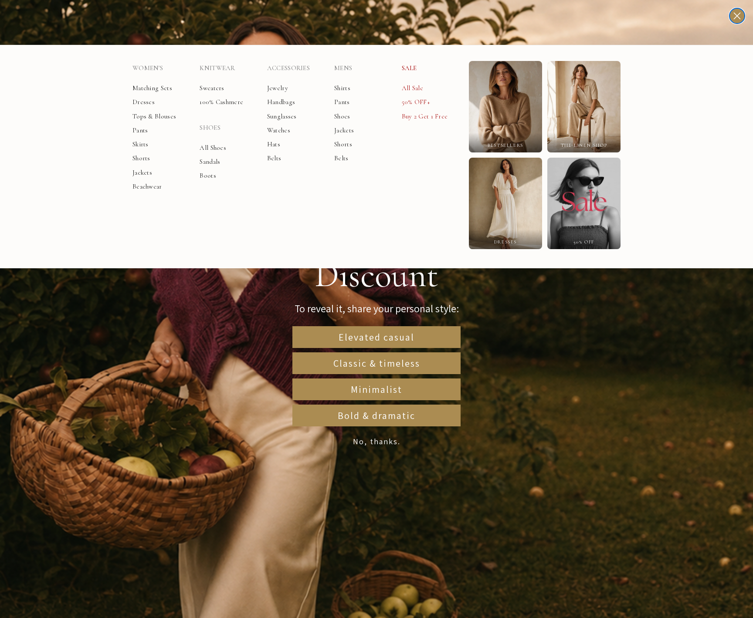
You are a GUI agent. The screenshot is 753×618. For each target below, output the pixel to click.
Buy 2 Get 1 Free (425, 116)
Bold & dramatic (376, 415)
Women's (147, 68)
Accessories (288, 68)
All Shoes (213, 148)
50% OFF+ (416, 102)
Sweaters (212, 88)
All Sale (412, 88)
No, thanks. (376, 441)
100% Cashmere (221, 102)
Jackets (142, 172)
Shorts (141, 158)
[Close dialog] (737, 16)
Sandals (210, 161)
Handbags (281, 102)
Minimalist (376, 389)
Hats (273, 144)
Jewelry (277, 88)
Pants (140, 130)
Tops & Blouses (154, 116)
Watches (278, 130)
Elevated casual (376, 337)
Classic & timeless (376, 363)
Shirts (342, 88)
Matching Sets (152, 88)
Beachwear (147, 186)
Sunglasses (282, 116)
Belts (274, 158)
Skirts (140, 144)
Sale (409, 68)
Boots (208, 175)
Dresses (143, 102)
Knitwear (217, 68)
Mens (343, 68)
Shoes (210, 128)
